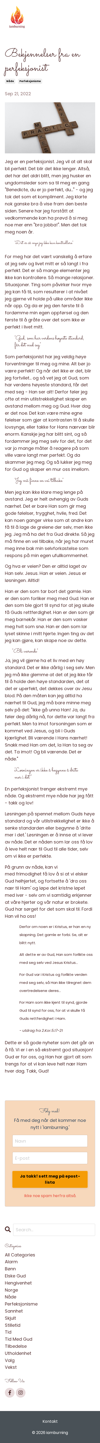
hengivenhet (18, 1283)
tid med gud (18, 1339)
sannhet (14, 1311)
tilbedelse (16, 1346)
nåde (10, 81)
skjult (10, 1318)
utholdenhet (18, 1353)
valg (10, 1360)
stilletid (12, 1325)
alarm (11, 1262)
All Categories (20, 1255)
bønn (10, 1269)
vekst (11, 1367)
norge (11, 1290)
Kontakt (50, 1421)
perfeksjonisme (30, 81)
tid (8, 1332)
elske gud (15, 1276)
